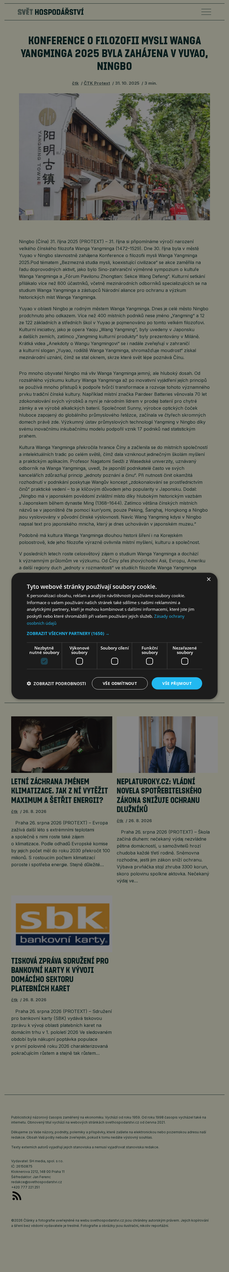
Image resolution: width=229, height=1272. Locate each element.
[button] (114, 633)
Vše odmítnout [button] (120, 683)
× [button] (208, 579)
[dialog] (114, 636)
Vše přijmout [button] (177, 683)
